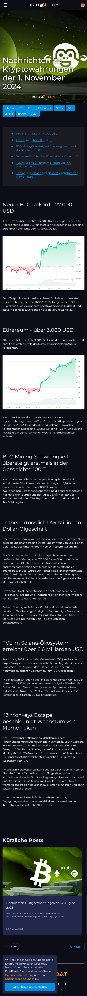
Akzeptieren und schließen (30, 987)
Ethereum (44, 108)
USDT (34, 113)
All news (75, 946)
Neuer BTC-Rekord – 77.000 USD (36, 133)
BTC (21, 108)
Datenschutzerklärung (19, 975)
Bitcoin (9, 108)
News (59, 108)
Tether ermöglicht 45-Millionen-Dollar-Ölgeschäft (47, 156)
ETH (31, 108)
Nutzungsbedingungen (20, 978)
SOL (70, 108)
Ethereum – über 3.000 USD (34, 139)
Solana (9, 113)
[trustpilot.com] (65, 984)
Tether (22, 113)
